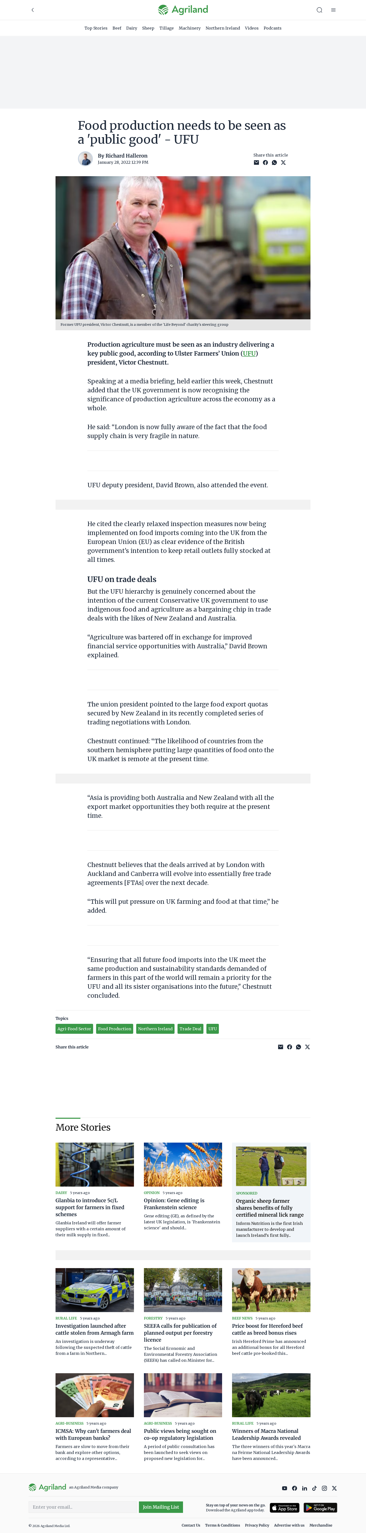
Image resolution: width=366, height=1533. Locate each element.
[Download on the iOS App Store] (285, 1508)
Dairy (131, 28)
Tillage (166, 28)
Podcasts (273, 28)
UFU (249, 353)
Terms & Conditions (222, 1525)
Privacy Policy (257, 1525)
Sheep (148, 28)
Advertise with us (289, 1525)
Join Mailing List (161, 1507)
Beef (117, 28)
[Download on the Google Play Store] (320, 1508)
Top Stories (96, 28)
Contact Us (191, 1525)
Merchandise (320, 1525)
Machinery (190, 28)
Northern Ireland (223, 28)
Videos (252, 28)
